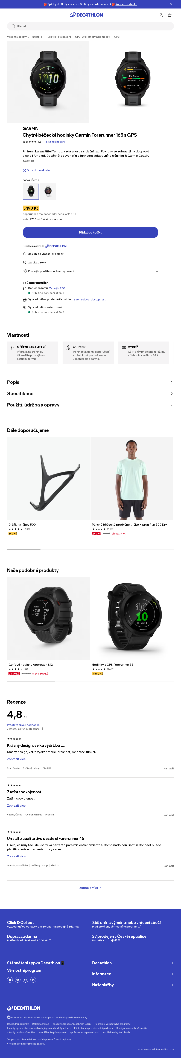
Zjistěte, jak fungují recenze (23, 728)
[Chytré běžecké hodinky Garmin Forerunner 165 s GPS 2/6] (133, 82)
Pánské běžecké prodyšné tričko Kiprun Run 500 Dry (129, 524)
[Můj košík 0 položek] (169, 15)
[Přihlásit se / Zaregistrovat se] (161, 15)
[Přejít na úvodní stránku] (86, 14)
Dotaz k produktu (38, 170)
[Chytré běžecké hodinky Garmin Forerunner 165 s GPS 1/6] (48, 82)
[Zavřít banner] (171, 4)
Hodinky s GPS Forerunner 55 (112, 664)
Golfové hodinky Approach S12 (31, 664)
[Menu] (11, 15)
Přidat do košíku (90, 232)
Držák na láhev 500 (22, 524)
